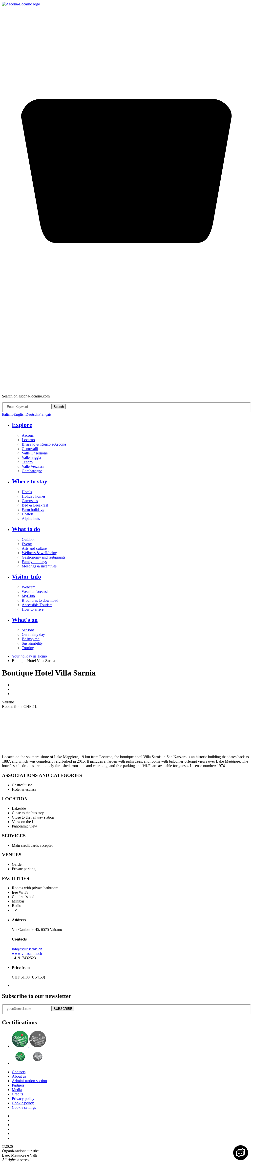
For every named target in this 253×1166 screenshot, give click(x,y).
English (19, 414)
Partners (18, 1085)
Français (44, 414)
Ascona (28, 435)
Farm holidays (33, 510)
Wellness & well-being (39, 553)
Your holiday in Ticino (29, 656)
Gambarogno (32, 471)
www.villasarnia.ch (27, 953)
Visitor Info (26, 576)
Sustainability (32, 643)
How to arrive (32, 609)
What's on (25, 620)
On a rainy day (33, 634)
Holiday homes (33, 496)
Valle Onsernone (35, 453)
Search (59, 407)
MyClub (28, 596)
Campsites (30, 501)
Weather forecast (35, 591)
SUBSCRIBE (63, 1009)
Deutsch (31, 414)
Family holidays (34, 562)
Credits (17, 1094)
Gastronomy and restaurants (43, 557)
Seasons (28, 630)
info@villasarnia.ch (27, 949)
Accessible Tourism (37, 605)
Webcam (28, 587)
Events (27, 544)
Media (17, 1090)
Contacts (18, 1072)
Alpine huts (31, 518)
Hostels (27, 514)
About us (19, 1076)
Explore (22, 425)
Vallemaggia (31, 457)
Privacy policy (23, 1098)
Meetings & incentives (39, 566)
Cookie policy (23, 1103)
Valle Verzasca (33, 466)
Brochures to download (40, 600)
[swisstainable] (29, 1046)
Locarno (28, 440)
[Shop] (126, 388)
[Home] (21, 4)
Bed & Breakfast (35, 505)
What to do (26, 529)
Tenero (27, 462)
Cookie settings (24, 1107)
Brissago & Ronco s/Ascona (44, 444)
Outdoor (28, 539)
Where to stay (29, 481)
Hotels (27, 492)
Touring (28, 648)
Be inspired (31, 639)
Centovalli (30, 449)
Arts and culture (34, 548)
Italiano (8, 414)
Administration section (29, 1081)
